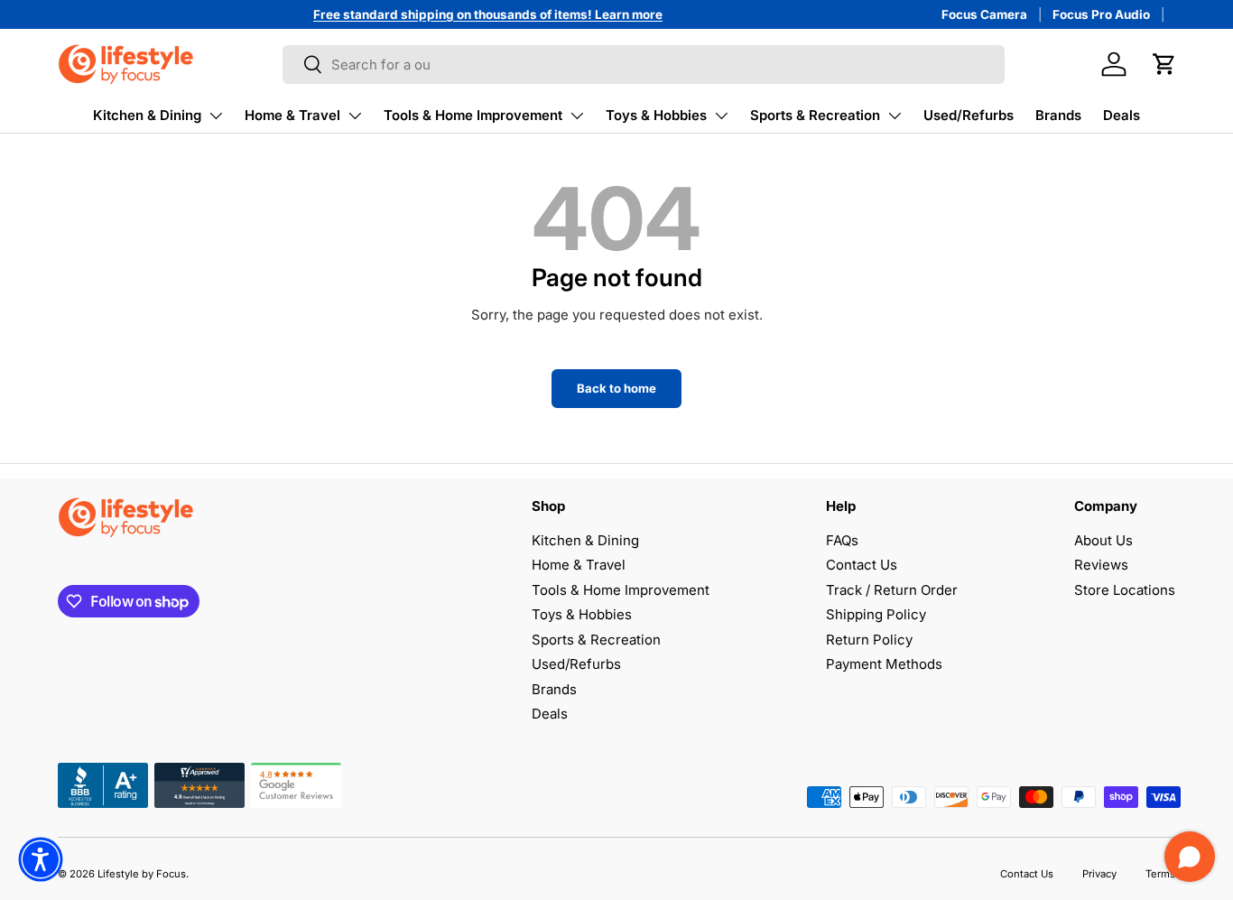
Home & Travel (292, 115)
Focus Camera (984, 14)
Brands (1058, 115)
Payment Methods (884, 664)
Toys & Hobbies (656, 115)
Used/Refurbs (968, 115)
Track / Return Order (892, 589)
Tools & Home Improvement (473, 115)
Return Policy (869, 639)
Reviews (1101, 564)
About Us (1103, 540)
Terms (1160, 874)
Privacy (1099, 874)
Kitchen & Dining (147, 115)
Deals (1121, 115)
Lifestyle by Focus (141, 874)
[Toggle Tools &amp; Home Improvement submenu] (577, 115)
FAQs (842, 540)
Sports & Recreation (815, 115)
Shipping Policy (876, 614)
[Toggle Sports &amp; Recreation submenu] (894, 115)
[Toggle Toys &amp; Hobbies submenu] (721, 115)
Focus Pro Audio (1101, 14)
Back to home (616, 388)
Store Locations (1124, 589)
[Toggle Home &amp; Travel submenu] (355, 115)
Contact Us (861, 564)
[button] (1164, 64)
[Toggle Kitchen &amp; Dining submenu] (216, 115)
